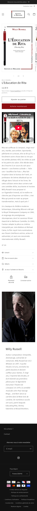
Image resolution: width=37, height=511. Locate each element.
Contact (7, 434)
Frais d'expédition (15, 91)
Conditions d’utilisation (12, 499)
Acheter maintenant (18, 106)
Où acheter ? (8, 429)
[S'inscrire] (30, 449)
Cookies (26, 506)
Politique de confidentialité (19, 496)
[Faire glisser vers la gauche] (14, 76)
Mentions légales (16, 506)
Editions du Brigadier (21, 489)
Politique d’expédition (27, 499)
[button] (3, 14)
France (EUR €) (17, 474)
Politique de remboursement (19, 492)
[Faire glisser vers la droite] (23, 76)
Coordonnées (9, 503)
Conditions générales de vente (25, 503)
